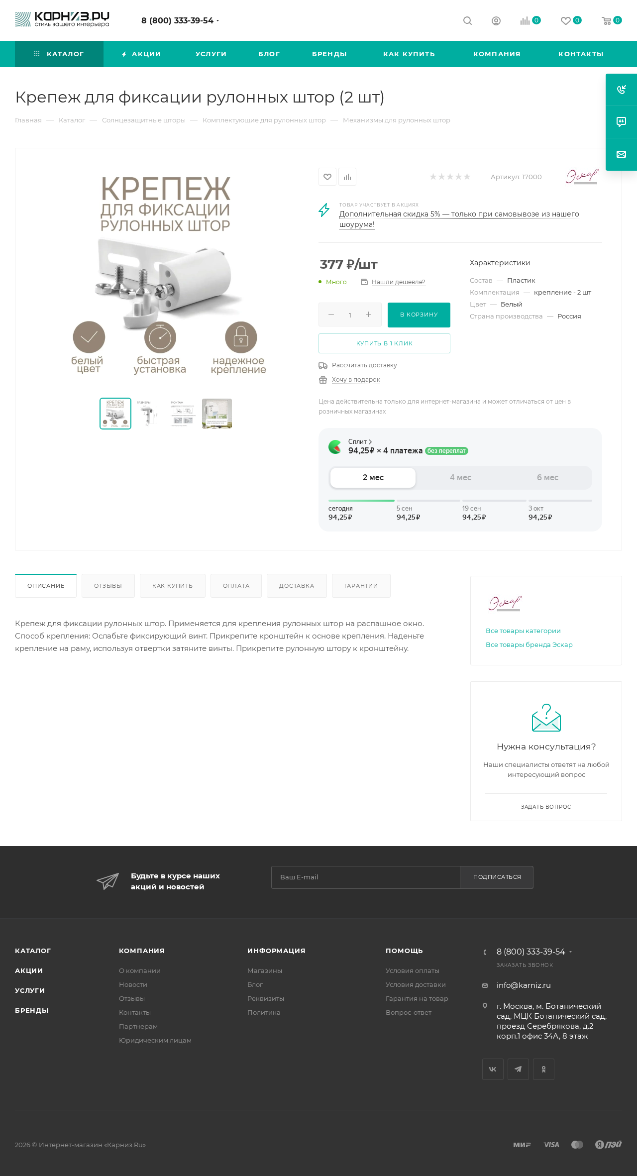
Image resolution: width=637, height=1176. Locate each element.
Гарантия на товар (417, 998)
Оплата (236, 585)
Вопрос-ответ (408, 1012)
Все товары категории (523, 631)
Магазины (264, 970)
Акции (29, 970)
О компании (140, 970)
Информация (276, 951)
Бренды (32, 1010)
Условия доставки (416, 984)
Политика (264, 1012)
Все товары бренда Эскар (529, 644)
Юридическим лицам (155, 1040)
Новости (133, 984)
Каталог (33, 951)
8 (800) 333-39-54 (177, 20)
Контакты (135, 1012)
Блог (255, 984)
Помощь (404, 951)
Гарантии (361, 585)
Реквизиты (265, 998)
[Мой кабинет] (496, 22)
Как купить (172, 585)
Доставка (296, 585)
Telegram (518, 1069)
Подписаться (497, 876)
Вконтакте (493, 1069)
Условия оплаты (412, 970)
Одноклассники (543, 1069)
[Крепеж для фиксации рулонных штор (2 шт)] (167, 274)
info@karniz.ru (524, 985)
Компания (142, 951)
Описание (45, 585)
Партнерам (138, 1026)
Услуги (30, 990)
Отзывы (108, 585)
